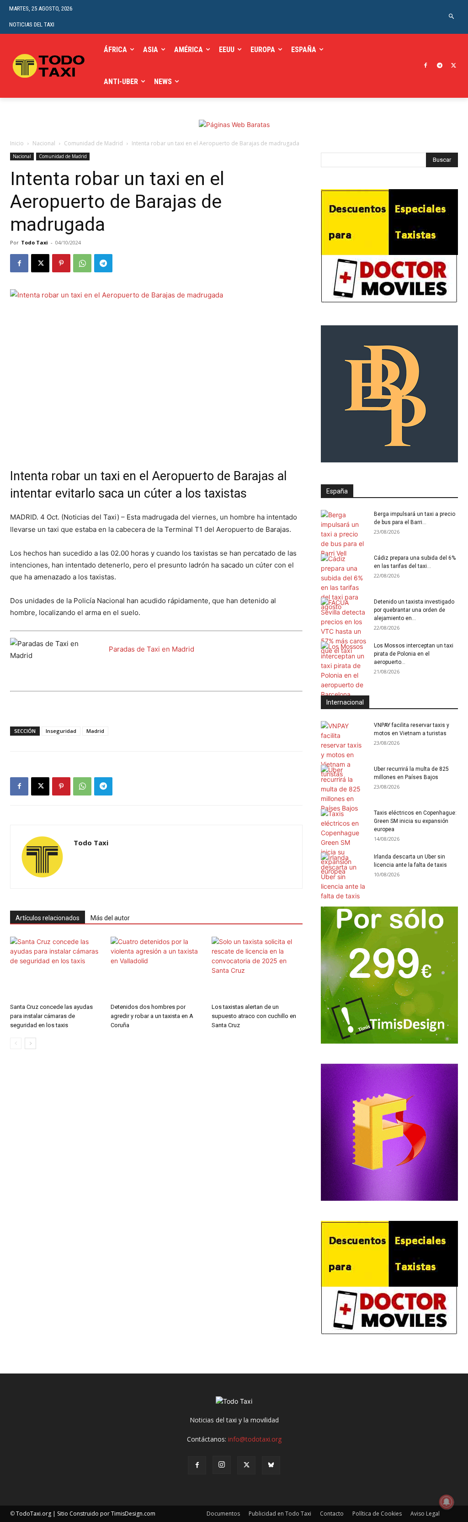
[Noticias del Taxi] (49, 66)
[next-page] (30, 1043)
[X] (453, 66)
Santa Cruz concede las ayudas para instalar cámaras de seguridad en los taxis (51, 1016)
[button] (452, 17)
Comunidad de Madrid (93, 143)
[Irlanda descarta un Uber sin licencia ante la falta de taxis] (344, 877)
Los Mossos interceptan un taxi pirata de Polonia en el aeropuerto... (413, 653)
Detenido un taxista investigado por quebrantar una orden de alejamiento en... (414, 610)
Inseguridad (61, 730)
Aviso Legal (425, 1513)
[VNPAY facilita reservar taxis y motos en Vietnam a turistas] (344, 750)
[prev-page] (15, 1043)
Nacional (43, 143)
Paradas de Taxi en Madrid (151, 649)
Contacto (332, 1513)
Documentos (223, 1513)
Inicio (17, 143)
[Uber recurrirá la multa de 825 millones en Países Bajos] (344, 789)
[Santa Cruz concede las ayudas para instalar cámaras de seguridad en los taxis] (55, 968)
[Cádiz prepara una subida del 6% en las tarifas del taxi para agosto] (344, 582)
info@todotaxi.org (255, 1439)
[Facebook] (425, 66)
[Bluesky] (271, 1465)
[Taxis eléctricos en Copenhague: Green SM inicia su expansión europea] (344, 842)
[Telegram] (439, 66)
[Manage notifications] (446, 1502)
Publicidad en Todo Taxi (280, 1513)
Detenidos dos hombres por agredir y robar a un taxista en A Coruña (152, 1016)
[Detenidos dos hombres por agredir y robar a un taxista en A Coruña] (156, 968)
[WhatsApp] (82, 263)
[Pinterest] (61, 263)
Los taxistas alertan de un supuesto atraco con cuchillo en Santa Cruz (254, 1016)
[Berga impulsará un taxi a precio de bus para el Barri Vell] (344, 534)
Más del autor (110, 918)
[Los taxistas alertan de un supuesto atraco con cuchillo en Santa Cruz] (257, 968)
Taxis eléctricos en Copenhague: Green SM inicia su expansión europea (415, 821)
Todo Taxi (34, 242)
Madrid (95, 730)
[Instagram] (222, 1465)
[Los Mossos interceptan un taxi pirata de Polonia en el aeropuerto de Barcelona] (344, 670)
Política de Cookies (377, 1513)
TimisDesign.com (133, 1513)
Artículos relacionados (48, 918)
